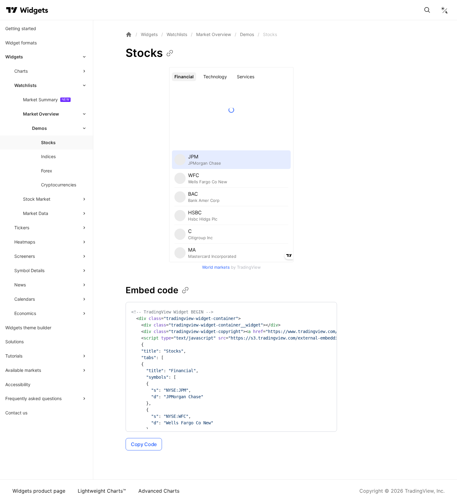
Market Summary (40, 99)
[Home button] (34, 10)
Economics (25, 313)
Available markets (23, 370)
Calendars (24, 299)
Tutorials (13, 355)
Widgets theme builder (28, 327)
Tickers (21, 227)
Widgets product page (38, 491)
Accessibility (17, 384)
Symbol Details (29, 270)
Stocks (48, 142)
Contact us (16, 412)
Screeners (24, 256)
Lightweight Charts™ (102, 491)
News (20, 284)
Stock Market (36, 199)
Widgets (14, 56)
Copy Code (144, 444)
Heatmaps (24, 241)
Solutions (14, 341)
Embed (152, 290)
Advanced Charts (158, 491)
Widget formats (21, 42)
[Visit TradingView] (11, 10)
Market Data (35, 213)
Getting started (20, 28)
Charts (21, 71)
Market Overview (41, 113)
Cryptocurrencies (58, 184)
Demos (247, 34)
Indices (48, 156)
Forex (46, 170)
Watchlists (25, 85)
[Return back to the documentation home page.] (129, 34)
